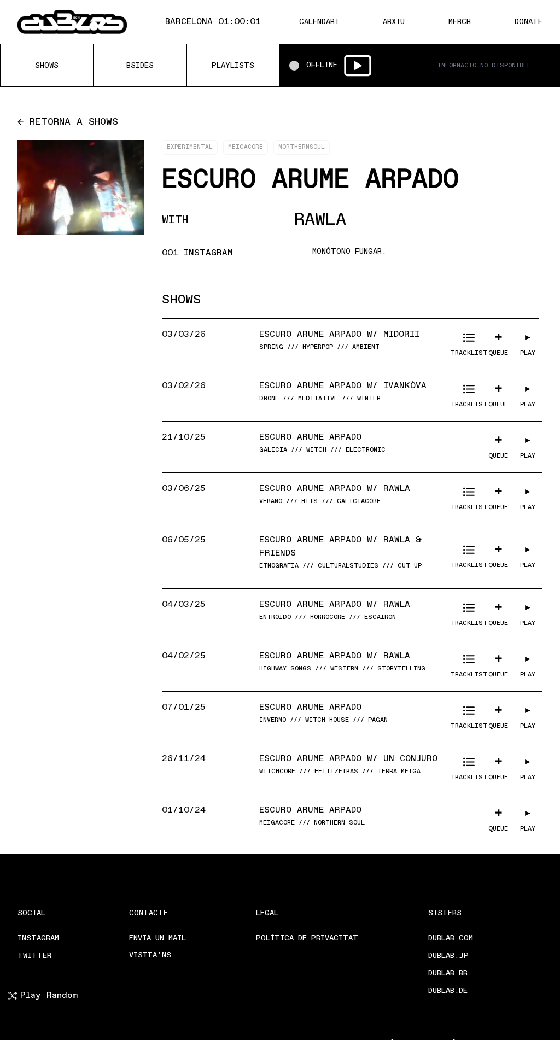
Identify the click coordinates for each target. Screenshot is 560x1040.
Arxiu (394, 22)
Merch (459, 22)
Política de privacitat (307, 938)
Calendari (319, 22)
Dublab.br (448, 973)
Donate (528, 22)
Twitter (34, 956)
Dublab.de (448, 991)
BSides (140, 66)
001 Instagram (197, 253)
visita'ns (150, 955)
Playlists (233, 66)
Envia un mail (157, 938)
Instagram (38, 938)
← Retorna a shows (68, 122)
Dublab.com (450, 938)
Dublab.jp (448, 956)
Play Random (49, 995)
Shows (47, 66)
